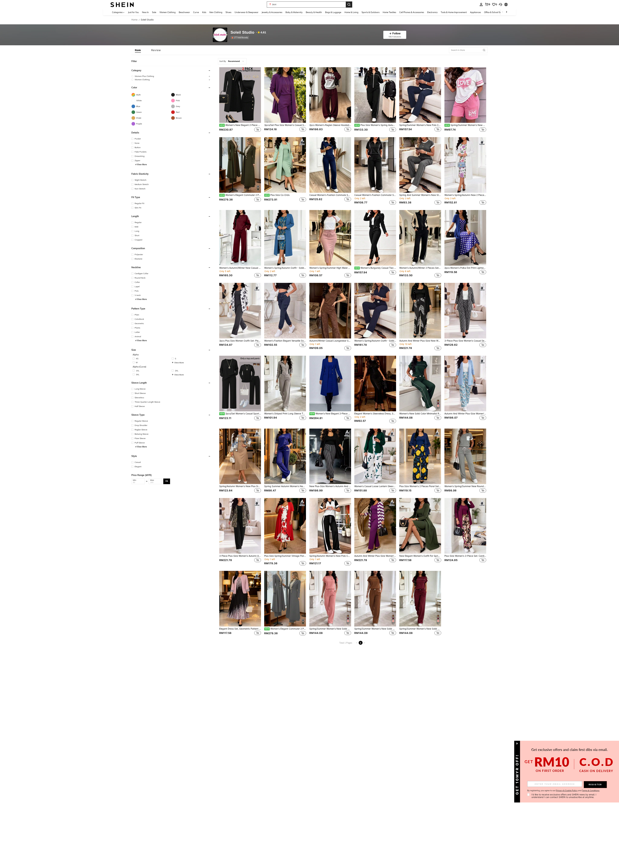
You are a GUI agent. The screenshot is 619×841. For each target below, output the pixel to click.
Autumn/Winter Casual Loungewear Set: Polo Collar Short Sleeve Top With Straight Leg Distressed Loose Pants (330, 340)
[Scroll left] (502, 12)
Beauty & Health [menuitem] (314, 12)
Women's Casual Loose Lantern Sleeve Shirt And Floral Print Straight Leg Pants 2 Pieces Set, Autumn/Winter (375, 486)
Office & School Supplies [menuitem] (495, 12)
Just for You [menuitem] (133, 12)
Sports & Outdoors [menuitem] (370, 12)
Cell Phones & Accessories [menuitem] (411, 12)
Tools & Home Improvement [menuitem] (454, 12)
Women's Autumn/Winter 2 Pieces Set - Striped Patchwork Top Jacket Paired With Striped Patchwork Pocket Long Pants (420, 268)
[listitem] (240, 37)
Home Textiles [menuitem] (389, 12)
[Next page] (364, 643)
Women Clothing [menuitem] (167, 12)
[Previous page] (357, 643)
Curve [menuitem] (196, 12)
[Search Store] (484, 50)
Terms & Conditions (590, 790)
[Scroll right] (506, 12)
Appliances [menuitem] (475, 12)
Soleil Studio (242, 32)
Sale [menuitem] (154, 12)
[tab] (138, 50)
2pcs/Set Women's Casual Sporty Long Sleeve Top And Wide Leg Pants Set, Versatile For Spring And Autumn (240, 413)
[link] (487, 4)
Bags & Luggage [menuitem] (333, 12)
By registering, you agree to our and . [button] (563, 790)
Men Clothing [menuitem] (215, 12)
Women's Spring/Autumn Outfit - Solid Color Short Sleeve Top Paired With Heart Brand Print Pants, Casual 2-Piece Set (375, 340)
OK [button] (166, 481)
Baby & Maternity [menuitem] (294, 12)
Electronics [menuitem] (432, 12)
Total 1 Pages (345, 643)
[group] (171, 76)
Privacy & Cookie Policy (567, 790)
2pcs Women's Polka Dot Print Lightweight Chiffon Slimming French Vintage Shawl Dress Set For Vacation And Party (465, 268)
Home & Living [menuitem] (351, 12)
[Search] (349, 4)
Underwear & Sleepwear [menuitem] (246, 12)
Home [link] (134, 19)
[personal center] (481, 4)
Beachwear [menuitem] (184, 12)
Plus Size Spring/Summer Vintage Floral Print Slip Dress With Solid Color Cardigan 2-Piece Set (285, 556)
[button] (500, 4)
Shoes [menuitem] (228, 12)
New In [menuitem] (145, 12)
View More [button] (142, 164)
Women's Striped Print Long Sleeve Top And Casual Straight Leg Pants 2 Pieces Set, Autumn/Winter (285, 413)
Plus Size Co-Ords (277, 195)
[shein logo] (122, 4)
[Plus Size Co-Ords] (285, 165)
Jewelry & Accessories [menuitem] (272, 12)
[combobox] (232, 61)
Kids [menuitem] (204, 12)
